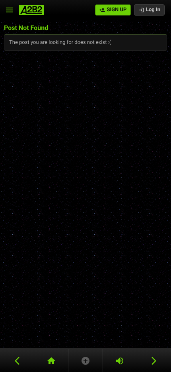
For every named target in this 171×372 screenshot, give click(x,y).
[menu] (9, 10)
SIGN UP (116, 10)
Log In (153, 10)
